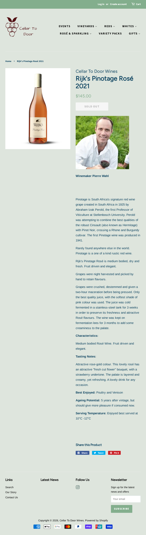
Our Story (10, 492)
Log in (101, 4)
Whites (128, 26)
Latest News (49, 480)
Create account (118, 4)
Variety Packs (110, 34)
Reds (108, 26)
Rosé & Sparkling (75, 34)
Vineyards (86, 26)
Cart (138, 4)
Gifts (134, 34)
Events (65, 26)
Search (9, 487)
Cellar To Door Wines (72, 520)
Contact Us (11, 497)
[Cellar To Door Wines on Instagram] (78, 488)
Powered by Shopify (96, 520)
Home (8, 61)
